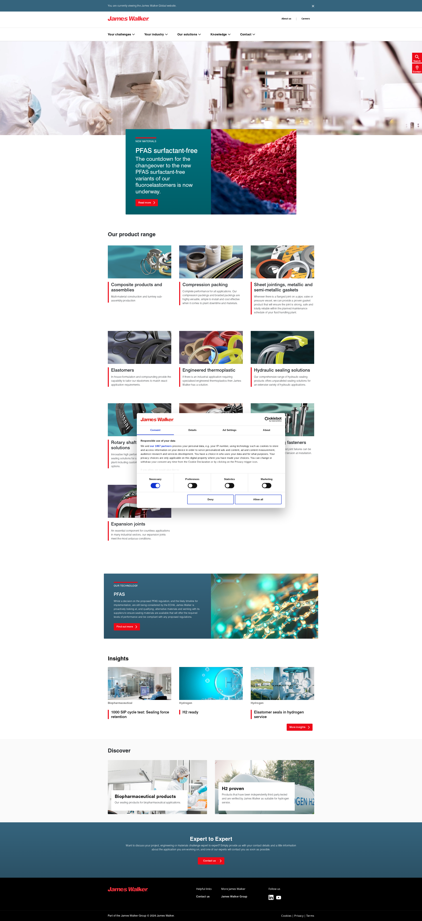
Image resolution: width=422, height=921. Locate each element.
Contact (246, 34)
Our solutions (187, 34)
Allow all (258, 499)
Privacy (298, 916)
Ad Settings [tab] (229, 430)
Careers (305, 18)
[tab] (417, 58)
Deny (210, 499)
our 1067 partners (161, 446)
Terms (310, 916)
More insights (297, 727)
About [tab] (266, 430)
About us (286, 18)
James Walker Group (234, 896)
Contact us (203, 896)
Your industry (154, 34)
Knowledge (219, 34)
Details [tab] (192, 430)
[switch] (192, 485)
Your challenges (119, 34)
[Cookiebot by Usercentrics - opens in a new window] (267, 419)
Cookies (286, 916)
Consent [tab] (155, 430)
